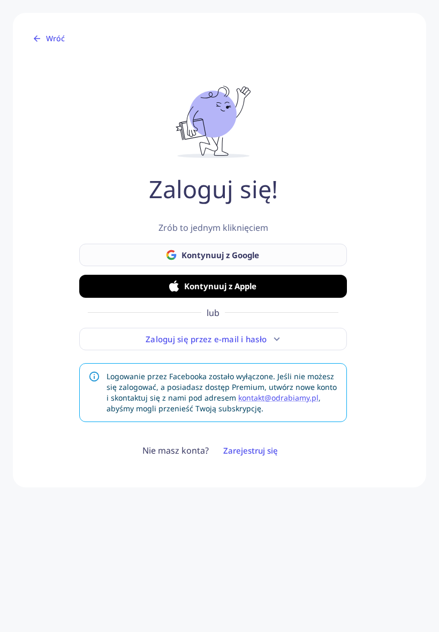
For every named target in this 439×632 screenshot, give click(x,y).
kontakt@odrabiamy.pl (278, 398)
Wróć (55, 38)
